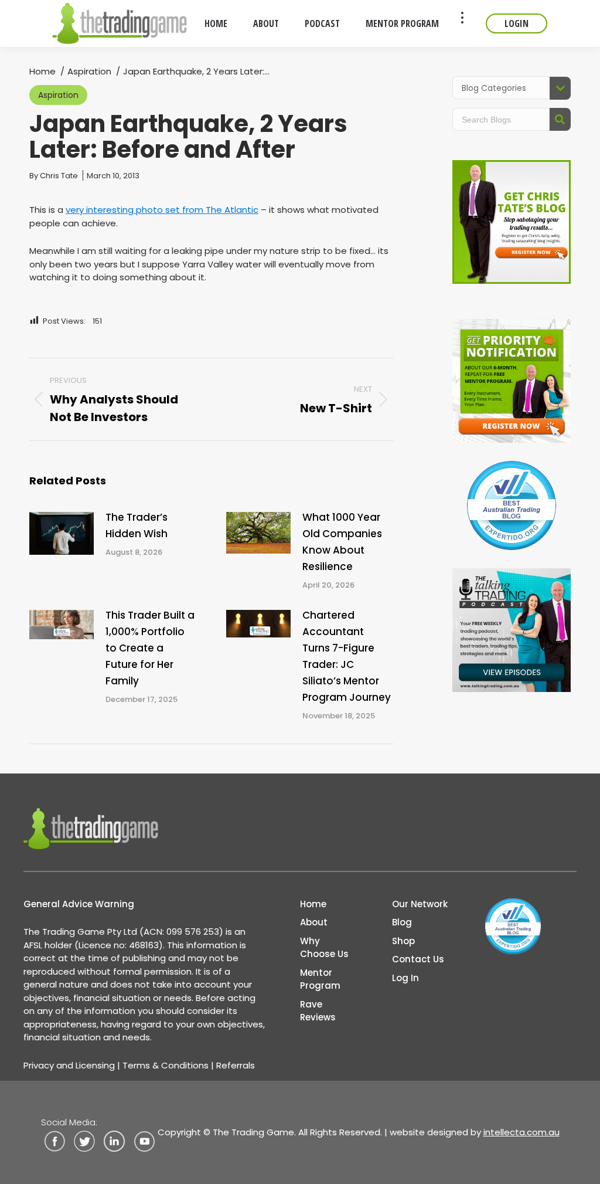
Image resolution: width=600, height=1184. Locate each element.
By (53, 175)
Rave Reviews (318, 1011)
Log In (405, 978)
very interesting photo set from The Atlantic (162, 209)
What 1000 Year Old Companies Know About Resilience (342, 542)
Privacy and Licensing (69, 1065)
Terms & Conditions (165, 1065)
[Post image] (61, 533)
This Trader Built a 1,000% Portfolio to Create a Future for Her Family (150, 648)
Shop (403, 941)
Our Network (420, 904)
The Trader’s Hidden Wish (136, 525)
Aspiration (58, 95)
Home (313, 904)
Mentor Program (320, 979)
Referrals (235, 1065)
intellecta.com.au (521, 1132)
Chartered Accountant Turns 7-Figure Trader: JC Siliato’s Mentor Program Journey (346, 656)
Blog (402, 922)
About (314, 922)
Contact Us (418, 959)
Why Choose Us (324, 948)
